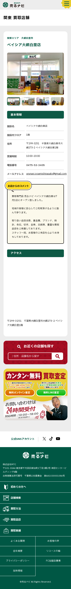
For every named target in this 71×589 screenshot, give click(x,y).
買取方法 (16, 509)
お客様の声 (53, 541)
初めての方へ (18, 487)
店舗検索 (16, 498)
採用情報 (17, 571)
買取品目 (16, 520)
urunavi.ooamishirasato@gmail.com (46, 173)
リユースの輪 (53, 551)
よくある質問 (18, 541)
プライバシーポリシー (18, 561)
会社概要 (17, 551)
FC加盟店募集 (53, 561)
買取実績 (16, 531)
